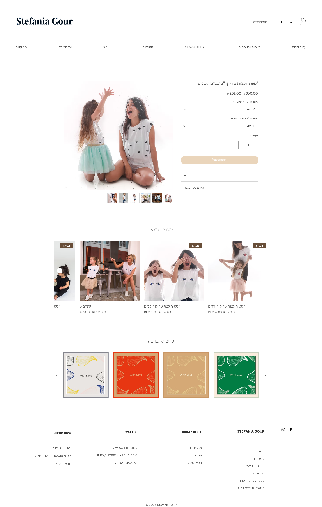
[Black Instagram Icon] (283, 430)
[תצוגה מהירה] (110, 271)
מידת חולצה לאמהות (245, 102)
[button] (303, 21)
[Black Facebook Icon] (290, 430)
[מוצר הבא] (59, 270)
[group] (161, 278)
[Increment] (241, 145)
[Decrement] (255, 145)
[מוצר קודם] (265, 374)
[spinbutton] (248, 145)
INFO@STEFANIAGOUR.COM (117, 456)
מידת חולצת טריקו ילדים (243, 118)
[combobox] (219, 109)
